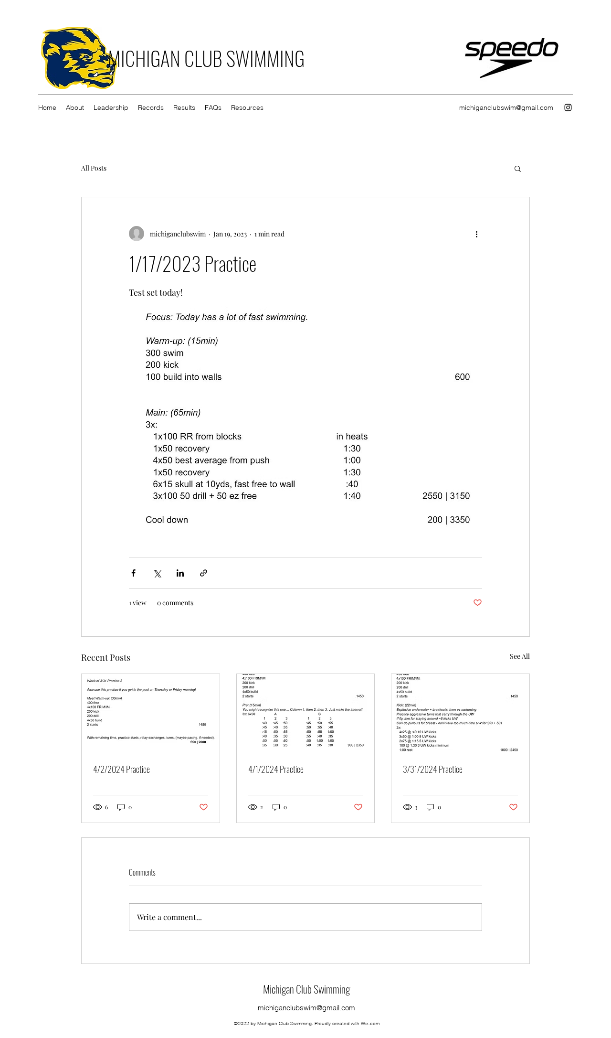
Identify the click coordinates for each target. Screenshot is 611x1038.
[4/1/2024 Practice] (306, 712)
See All (520, 656)
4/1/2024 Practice (276, 769)
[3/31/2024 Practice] (460, 712)
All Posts (93, 167)
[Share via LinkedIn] (180, 573)
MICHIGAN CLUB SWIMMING (206, 58)
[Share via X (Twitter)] (156, 573)
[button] (517, 168)
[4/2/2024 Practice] (151, 712)
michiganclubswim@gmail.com (506, 107)
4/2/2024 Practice (121, 769)
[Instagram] (568, 107)
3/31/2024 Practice (433, 769)
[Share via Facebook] (133, 573)
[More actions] (476, 233)
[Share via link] (203, 573)
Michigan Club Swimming (306, 988)
